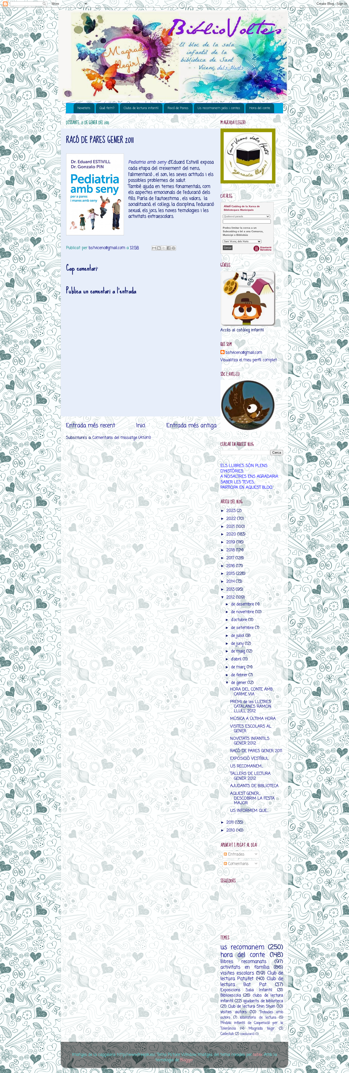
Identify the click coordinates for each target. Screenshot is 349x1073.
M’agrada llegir (262, 1028)
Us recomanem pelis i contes (219, 108)
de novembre (243, 612)
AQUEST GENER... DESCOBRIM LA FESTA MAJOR (252, 798)
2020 (231, 534)
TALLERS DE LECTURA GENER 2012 (250, 776)
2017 (231, 558)
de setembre (243, 628)
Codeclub (227, 1034)
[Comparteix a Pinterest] (173, 248)
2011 (230, 822)
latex (257, 1055)
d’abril (237, 659)
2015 (231, 574)
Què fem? (107, 108)
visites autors (233, 1012)
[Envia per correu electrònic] (154, 248)
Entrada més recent (90, 426)
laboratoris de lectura (258, 1017)
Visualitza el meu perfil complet (248, 360)
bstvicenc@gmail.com (244, 352)
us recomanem (242, 947)
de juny (238, 644)
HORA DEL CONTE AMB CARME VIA (251, 691)
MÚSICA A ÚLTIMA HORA (253, 719)
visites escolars (237, 973)
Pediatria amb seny (147, 162)
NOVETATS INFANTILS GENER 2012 (250, 741)
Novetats (83, 108)
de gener (239, 683)
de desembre (243, 604)
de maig (238, 651)
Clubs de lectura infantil (141, 108)
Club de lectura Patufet (251, 976)
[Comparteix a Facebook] (168, 248)
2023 (231, 511)
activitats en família (244, 967)
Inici (140, 426)
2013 (231, 589)
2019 (231, 542)
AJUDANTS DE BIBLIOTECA (254, 786)
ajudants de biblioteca (263, 1001)
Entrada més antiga (191, 426)
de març (239, 667)
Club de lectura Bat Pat (251, 981)
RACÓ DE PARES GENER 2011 (256, 751)
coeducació (247, 1034)
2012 (231, 597)
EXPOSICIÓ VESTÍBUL (249, 759)
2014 (231, 582)
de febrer (240, 675)
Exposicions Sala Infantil (246, 990)
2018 (231, 550)
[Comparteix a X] (163, 248)
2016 (231, 566)
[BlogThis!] (158, 248)
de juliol (238, 636)
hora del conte (242, 955)
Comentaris (238, 864)
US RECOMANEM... (246, 766)
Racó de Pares (178, 108)
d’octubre (239, 620)
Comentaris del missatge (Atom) (121, 438)
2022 (231, 519)
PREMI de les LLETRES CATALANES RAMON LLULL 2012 (250, 706)
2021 (231, 527)
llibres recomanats (243, 961)
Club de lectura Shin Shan (251, 1006)
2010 (231, 830)
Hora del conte (259, 108)
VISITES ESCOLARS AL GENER (250, 729)
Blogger (186, 1060)
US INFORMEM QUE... (249, 811)
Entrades (236, 854)
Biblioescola (230, 995)
